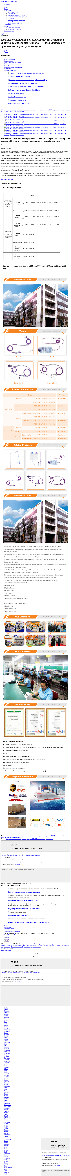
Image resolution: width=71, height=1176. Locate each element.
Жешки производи (39, 944)
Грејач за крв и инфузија (15, 23)
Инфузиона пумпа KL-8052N (18, 103)
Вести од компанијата (14, 27)
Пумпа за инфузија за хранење (31, 947)
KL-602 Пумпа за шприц (17, 97)
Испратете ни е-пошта (7, 179)
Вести (6, 26)
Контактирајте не (9, 31)
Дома (5, 7)
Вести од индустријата (14, 29)
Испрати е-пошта (6, 950)
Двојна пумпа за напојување (9, 945)
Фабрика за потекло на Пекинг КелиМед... (24, 90)
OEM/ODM (7, 24)
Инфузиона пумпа (13, 12)
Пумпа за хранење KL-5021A (19, 915)
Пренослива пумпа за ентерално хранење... (24, 892)
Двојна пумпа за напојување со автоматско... (25, 909)
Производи (7, 10)
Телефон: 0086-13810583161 (9, 1)
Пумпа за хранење (16, 947)
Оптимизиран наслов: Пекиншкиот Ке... (23, 83)
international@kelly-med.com (12, 931)
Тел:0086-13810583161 (10, 934)
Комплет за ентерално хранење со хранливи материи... (28, 922)
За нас (6, 9)
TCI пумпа (11, 18)
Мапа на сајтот (50, 944)
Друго (6, 52)
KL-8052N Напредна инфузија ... (20, 76)
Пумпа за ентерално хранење (16, 15)
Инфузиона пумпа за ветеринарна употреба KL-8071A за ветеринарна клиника (29, 839)
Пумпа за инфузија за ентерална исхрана (30, 945)
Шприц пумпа (12, 13)
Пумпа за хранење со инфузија (52, 945)
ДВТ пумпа (11, 21)
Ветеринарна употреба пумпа (16, 20)
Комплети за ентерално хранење (17, 16)
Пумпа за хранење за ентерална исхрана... (23, 900)
